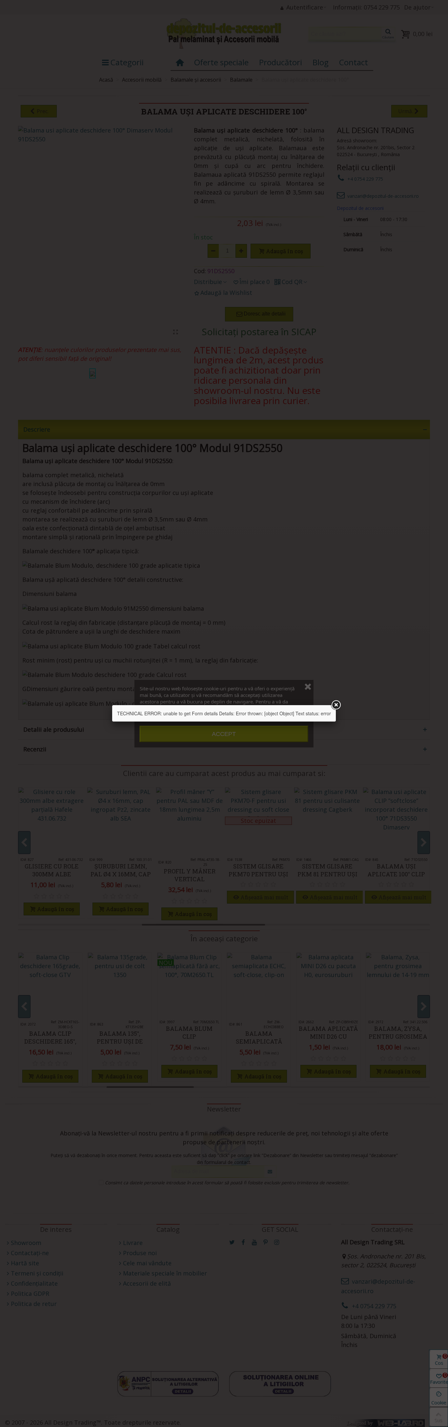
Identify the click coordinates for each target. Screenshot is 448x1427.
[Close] (336, 705)
